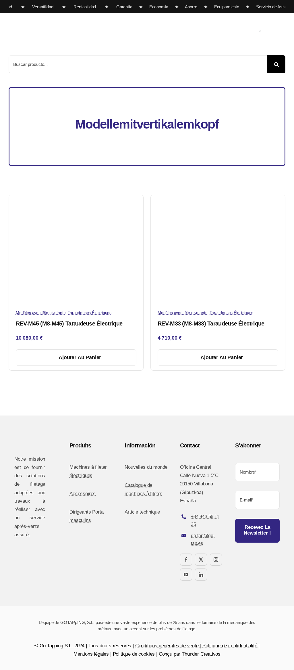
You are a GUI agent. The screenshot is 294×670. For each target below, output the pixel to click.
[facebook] (186, 560)
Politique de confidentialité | (231, 645)
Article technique (142, 512)
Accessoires (82, 493)
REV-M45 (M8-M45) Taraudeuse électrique (69, 323)
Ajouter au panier (80, 357)
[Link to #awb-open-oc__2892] (283, 31)
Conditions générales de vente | (169, 645)
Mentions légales (91, 654)
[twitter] (201, 560)
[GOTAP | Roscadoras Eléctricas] (66, 15)
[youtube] (186, 574)
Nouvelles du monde (146, 467)
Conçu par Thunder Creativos (189, 654)
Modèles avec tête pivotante (40, 312)
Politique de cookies (134, 654)
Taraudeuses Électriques (89, 312)
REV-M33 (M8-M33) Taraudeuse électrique (211, 323)
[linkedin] (201, 574)
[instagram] (216, 560)
